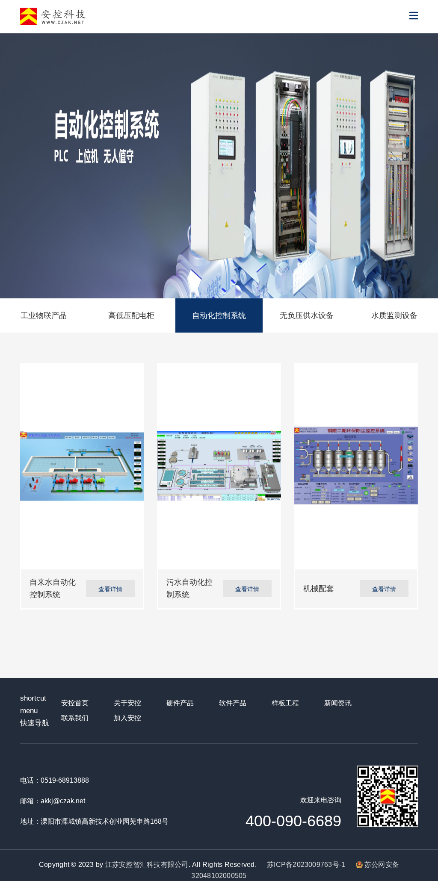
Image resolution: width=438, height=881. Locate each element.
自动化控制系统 (219, 315)
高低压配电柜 (131, 315)
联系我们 (75, 718)
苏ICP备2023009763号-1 (306, 864)
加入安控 (127, 718)
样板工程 (285, 703)
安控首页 (75, 703)
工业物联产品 (44, 315)
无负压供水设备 (307, 315)
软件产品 (232, 703)
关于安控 (127, 703)
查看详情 (110, 588)
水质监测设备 (394, 315)
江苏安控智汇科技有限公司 (147, 864)
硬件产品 (180, 703)
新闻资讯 (338, 703)
